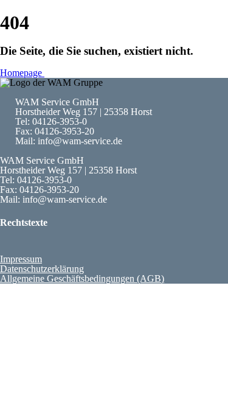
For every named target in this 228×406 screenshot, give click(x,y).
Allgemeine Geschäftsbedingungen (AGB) (82, 278)
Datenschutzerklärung (42, 269)
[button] (106, 242)
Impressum (21, 259)
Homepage (22, 73)
